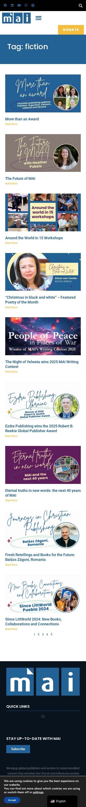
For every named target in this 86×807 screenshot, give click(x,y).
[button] (80, 5)
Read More (11, 124)
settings (38, 792)
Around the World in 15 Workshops (34, 238)
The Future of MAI (20, 178)
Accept (12, 800)
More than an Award (22, 119)
